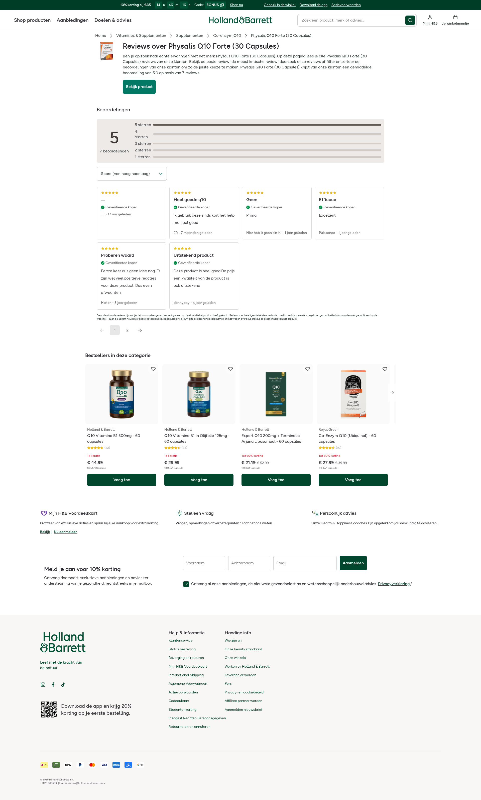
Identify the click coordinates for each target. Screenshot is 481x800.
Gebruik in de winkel (280, 5)
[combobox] (351, 20)
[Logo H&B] (240, 22)
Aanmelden (353, 563)
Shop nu (236, 5)
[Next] (392, 393)
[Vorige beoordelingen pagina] (102, 330)
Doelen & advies (113, 20)
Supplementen (189, 35)
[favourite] (153, 369)
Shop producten (32, 20)
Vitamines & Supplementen (141, 35)
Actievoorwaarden (346, 5)
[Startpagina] (240, 20)
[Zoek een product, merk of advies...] (411, 20)
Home (100, 35)
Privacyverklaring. (394, 583)
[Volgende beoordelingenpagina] (139, 330)
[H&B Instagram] (43, 685)
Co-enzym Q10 (227, 35)
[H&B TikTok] (63, 685)
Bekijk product (139, 86)
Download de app (313, 5)
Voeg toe (121, 479)
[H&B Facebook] (53, 685)
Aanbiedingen (72, 20)
